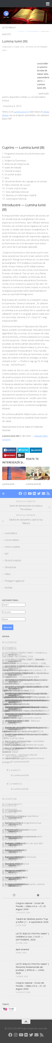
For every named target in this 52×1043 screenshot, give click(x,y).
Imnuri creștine (12, 546)
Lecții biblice (9, 27)
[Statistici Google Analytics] (9, 1010)
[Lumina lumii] (14, 473)
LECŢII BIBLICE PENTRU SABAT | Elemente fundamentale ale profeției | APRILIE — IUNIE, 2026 (24, 663)
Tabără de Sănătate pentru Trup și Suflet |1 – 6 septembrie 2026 (32, 920)
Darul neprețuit (12, 758)
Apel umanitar (22, 949)
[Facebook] (20, 493)
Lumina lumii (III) (21, 111)
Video (8, 574)
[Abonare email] (43, 493)
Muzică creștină (13, 560)
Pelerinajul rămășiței (23, 748)
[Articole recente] (14, 895)
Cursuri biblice (12, 540)
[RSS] (48, 493)
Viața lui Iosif (19, 734)
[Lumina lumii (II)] (38, 473)
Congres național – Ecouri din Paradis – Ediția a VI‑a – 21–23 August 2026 (31, 906)
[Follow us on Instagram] (25, 493)
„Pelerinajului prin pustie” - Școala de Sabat (26, 700)
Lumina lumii (8, 483)
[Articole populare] (38, 895)
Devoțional (10, 567)
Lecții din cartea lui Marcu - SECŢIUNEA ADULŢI (27, 710)
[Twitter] (39, 493)
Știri (7, 553)
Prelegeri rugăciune (14, 580)
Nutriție (8, 587)
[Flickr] (34, 493)
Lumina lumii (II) (33, 483)
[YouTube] (29, 493)
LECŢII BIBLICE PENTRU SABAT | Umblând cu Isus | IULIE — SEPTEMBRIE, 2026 (32, 936)
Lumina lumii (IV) (21, 761)
